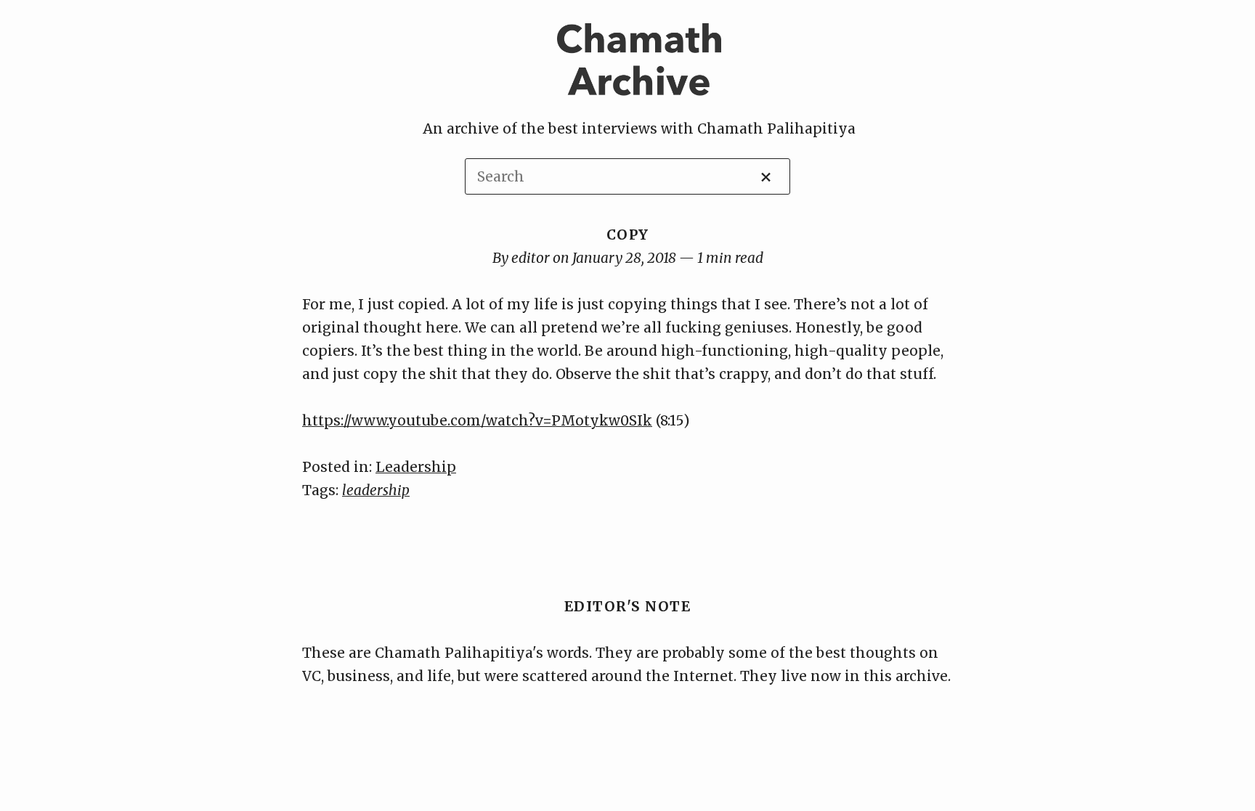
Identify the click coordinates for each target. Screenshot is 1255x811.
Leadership (415, 467)
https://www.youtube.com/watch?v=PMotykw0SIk (477, 420)
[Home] (639, 105)
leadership (376, 490)
